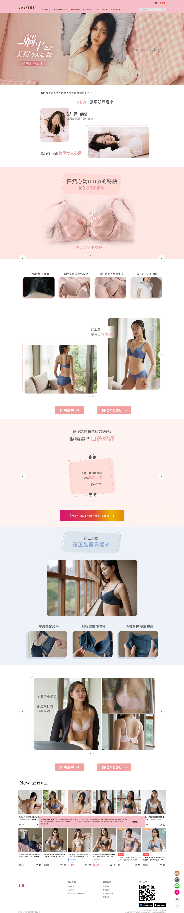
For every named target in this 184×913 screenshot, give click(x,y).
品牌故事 (71, 886)
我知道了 (135, 822)
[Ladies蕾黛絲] (27, 7)
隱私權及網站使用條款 (76, 893)
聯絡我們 (106, 897)
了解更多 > (44, 824)
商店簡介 (71, 890)
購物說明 (106, 886)
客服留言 (106, 890)
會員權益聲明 (108, 893)
